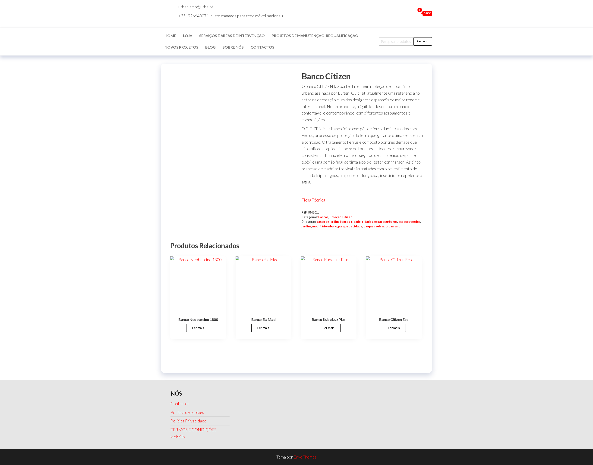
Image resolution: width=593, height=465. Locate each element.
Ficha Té (309, 199)
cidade (356, 221)
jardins (306, 226)
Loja (187, 35)
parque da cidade (350, 226)
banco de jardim (327, 221)
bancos (345, 221)
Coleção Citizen (340, 217)
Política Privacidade (188, 420)
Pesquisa (422, 41)
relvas (380, 226)
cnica (320, 199)
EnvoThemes (305, 456)
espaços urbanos (385, 221)
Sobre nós (233, 47)
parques (369, 226)
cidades (367, 221)
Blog (210, 47)
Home (170, 35)
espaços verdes (409, 221)
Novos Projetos (181, 47)
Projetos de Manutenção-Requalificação (315, 35)
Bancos (323, 217)
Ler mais (198, 328)
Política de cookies (187, 412)
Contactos (262, 47)
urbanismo (393, 226)
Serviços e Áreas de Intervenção (232, 35)
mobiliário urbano (324, 226)
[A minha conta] (410, 13)
